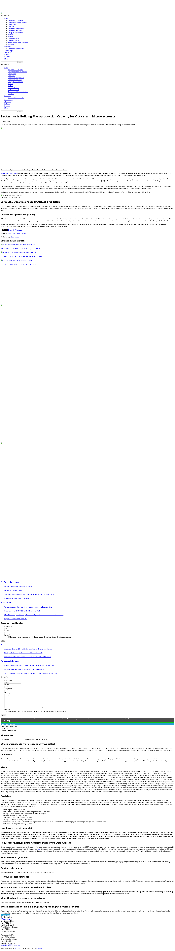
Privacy (7, 635)
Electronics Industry (15, 31)
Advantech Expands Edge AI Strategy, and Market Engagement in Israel (28, 649)
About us (7, 53)
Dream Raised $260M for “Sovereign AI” (17, 598)
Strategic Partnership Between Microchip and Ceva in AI (23, 653)
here (38, 849)
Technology (8, 51)
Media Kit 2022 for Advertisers (11, 945)
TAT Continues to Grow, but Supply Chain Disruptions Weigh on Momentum (30, 673)
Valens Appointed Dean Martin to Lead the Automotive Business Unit (28, 607)
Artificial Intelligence (10, 582)
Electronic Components (16, 29)
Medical (10, 35)
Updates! (7, 57)
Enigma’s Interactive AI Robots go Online (18, 587)
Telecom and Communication (18, 43)
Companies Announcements (17, 23)
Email (6, 631)
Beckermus (15, 237)
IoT (2, 644)
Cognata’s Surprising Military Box (15, 619)
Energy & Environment (15, 33)
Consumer (11, 27)
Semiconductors (13, 39)
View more (140, 719)
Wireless (11, 45)
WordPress (19, 949)
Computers (12, 25)
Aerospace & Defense (15, 21)
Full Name (8, 627)
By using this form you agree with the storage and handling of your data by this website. (40, 637)
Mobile (10, 37)
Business (7, 47)
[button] (5, 15)
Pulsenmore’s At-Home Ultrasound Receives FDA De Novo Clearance (27, 657)
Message (7, 693)
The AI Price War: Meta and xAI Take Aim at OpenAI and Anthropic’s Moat (29, 594)
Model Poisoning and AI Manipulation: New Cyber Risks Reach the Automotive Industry (34, 615)
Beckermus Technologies (9, 173)
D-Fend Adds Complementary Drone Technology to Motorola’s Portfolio (29, 665)
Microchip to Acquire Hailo (13, 590)
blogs (6, 59)
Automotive (6, 602)
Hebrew (7, 55)
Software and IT (13, 41)
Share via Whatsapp (15, 230)
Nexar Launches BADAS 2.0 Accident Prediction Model (22, 611)
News (6, 19)
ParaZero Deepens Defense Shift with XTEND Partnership (24, 669)
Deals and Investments (16, 49)
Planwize (39, 949)
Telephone (8, 689)
